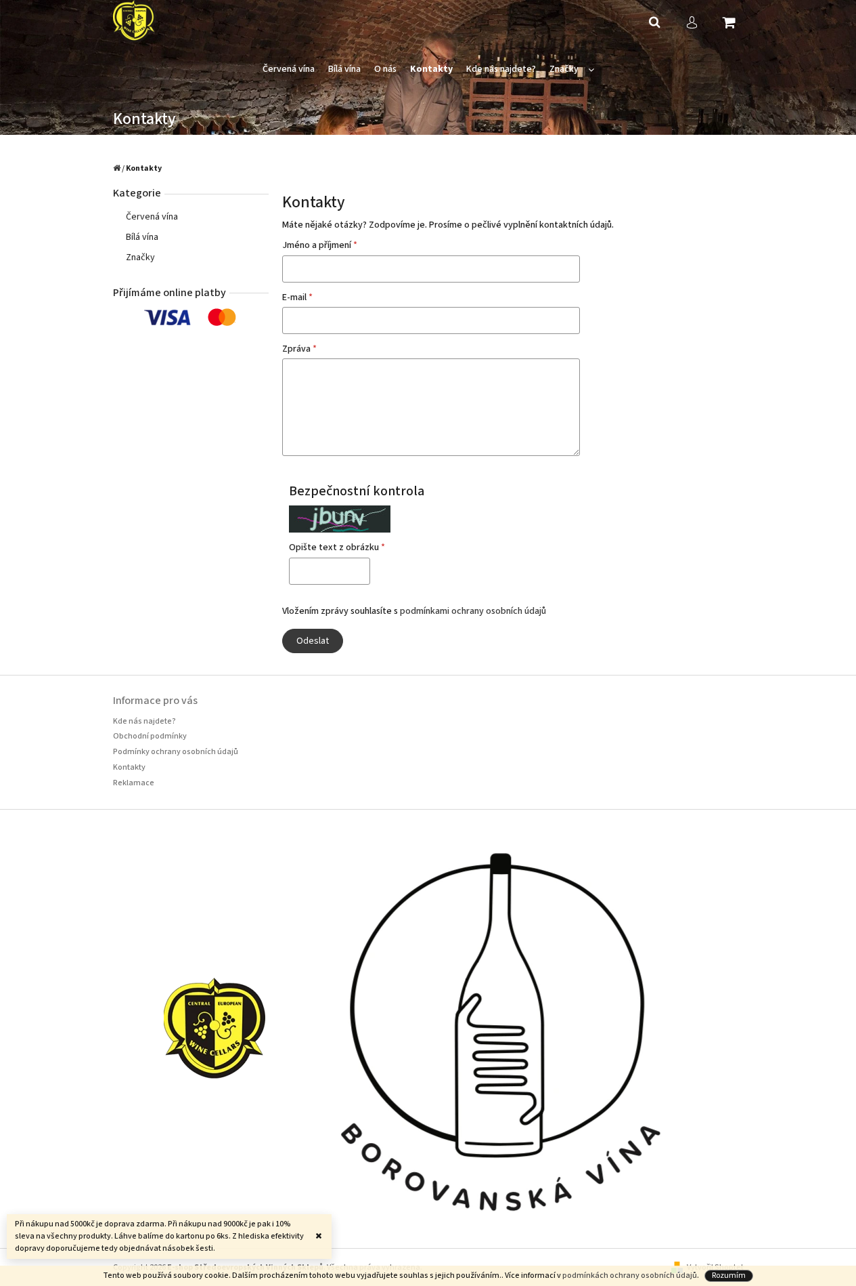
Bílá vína (142, 237)
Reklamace (133, 783)
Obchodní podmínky (150, 736)
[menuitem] (288, 69)
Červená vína (152, 217)
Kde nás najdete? (144, 721)
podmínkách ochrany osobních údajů (629, 1275)
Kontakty (129, 767)
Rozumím (729, 1275)
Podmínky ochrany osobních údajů (175, 752)
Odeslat (312, 641)
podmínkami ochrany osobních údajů (473, 611)
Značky (140, 257)
